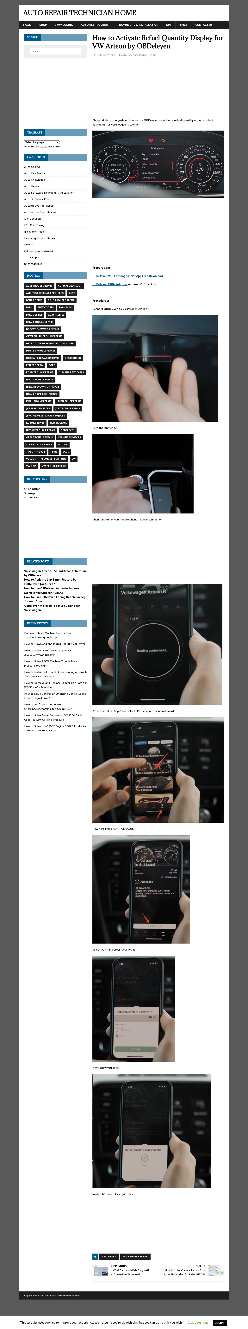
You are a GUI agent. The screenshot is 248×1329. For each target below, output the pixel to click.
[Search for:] (55, 51)
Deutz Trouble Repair (40, 351)
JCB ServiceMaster (38, 408)
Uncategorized (33, 264)
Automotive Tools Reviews (41, 212)
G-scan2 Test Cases (71, 372)
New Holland (58, 423)
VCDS (66, 452)
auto (124, 55)
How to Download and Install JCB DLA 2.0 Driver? (55, 644)
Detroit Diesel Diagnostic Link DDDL (50, 343)
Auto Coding (140, 55)
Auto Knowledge (34, 179)
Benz (72, 293)
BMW (29, 307)
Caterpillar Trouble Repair (44, 336)
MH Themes (73, 1296)
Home (27, 25)
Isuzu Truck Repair (69, 401)
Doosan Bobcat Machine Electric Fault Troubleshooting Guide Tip (48, 635)
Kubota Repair (35, 423)
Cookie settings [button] (197, 1322)
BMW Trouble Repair (39, 322)
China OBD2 (32, 489)
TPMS (183, 25)
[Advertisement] (158, 89)
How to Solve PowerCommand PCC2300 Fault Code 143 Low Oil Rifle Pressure (53, 717)
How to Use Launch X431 (42, 394)
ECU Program (34, 365)
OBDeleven (109, 1257)
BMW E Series (34, 315)
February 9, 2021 (106, 55)
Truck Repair (32, 257)
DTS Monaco (73, 358)
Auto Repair (31, 186)
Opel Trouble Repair (39, 437)
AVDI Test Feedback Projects (45, 293)
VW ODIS (31, 466)
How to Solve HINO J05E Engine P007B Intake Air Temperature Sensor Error (55, 728)
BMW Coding (64, 25)
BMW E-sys (65, 307)
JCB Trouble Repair (67, 408)
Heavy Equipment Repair (39, 238)
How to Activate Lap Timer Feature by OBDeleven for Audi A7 (50, 581)
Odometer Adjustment (38, 251)
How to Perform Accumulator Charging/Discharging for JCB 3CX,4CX (48, 706)
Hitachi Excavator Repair (42, 387)
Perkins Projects (69, 437)
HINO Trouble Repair (39, 380)
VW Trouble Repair (135, 1257)
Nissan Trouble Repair (40, 430)
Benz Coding (34, 300)
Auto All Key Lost (70, 286)
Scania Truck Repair (39, 445)
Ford (52, 365)
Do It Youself (32, 218)
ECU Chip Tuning (34, 225)
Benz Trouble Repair (61, 300)
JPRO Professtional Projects (45, 416)
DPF (168, 25)
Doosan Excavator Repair (42, 358)
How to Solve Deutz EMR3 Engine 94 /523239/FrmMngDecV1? (47, 652)
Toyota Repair (35, 452)
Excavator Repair (35, 231)
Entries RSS (31, 497)
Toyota (63, 445)
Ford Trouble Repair (39, 372)
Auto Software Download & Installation (49, 192)
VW (74, 459)
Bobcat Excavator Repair (42, 329)
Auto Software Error (37, 199)
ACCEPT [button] (220, 1323)
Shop (43, 25)
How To (29, 244)
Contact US (204, 25)
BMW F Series (56, 315)
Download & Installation (138, 25)
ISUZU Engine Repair (38, 401)
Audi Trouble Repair (39, 286)
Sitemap (29, 493)
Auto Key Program (94, 25)
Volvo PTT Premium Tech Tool (46, 459)
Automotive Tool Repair (39, 205)
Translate (53, 146)
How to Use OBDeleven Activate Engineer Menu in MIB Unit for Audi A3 (52, 590)
